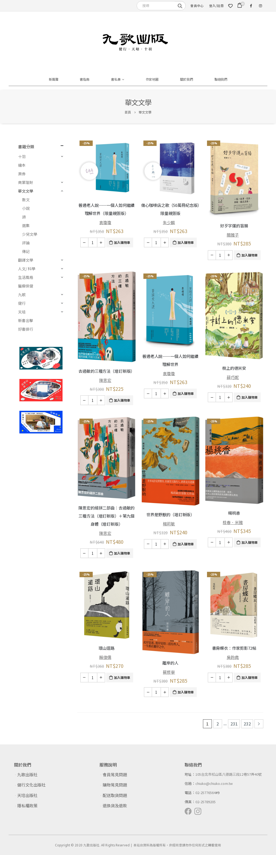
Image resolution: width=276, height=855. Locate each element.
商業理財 (25, 182)
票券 (22, 173)
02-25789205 (205, 801)
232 (247, 724)
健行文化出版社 (31, 785)
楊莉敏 (169, 523)
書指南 (84, 79)
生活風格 (25, 277)
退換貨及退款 (115, 805)
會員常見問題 (115, 774)
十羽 (22, 156)
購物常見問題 (115, 785)
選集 (26, 225)
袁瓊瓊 (105, 222)
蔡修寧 (169, 672)
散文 (26, 199)
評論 (26, 242)
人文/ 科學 (26, 268)
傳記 (26, 251)
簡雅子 (233, 235)
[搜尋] (180, 5)
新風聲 (53, 79)
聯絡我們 (221, 79)
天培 (22, 311)
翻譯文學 (25, 260)
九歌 (22, 294)
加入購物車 (122, 242)
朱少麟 (169, 222)
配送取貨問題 (115, 795)
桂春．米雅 (233, 522)
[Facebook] (251, 6)
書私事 (116, 79)
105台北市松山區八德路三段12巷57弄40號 (228, 774)
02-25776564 (205, 792)
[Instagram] (260, 6)
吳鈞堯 (233, 657)
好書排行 (25, 329)
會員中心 (196, 5)
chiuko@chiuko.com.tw (214, 783)
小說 (26, 208)
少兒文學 (29, 234)
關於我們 (186, 79)
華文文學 (25, 191)
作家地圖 (152, 79)
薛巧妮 (233, 377)
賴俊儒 (105, 657)
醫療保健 (25, 286)
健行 (22, 303)
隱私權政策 (27, 805)
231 (234, 724)
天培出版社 (27, 795)
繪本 (22, 165)
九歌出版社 (27, 774)
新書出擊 (25, 320)
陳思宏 (105, 380)
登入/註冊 (216, 5)
